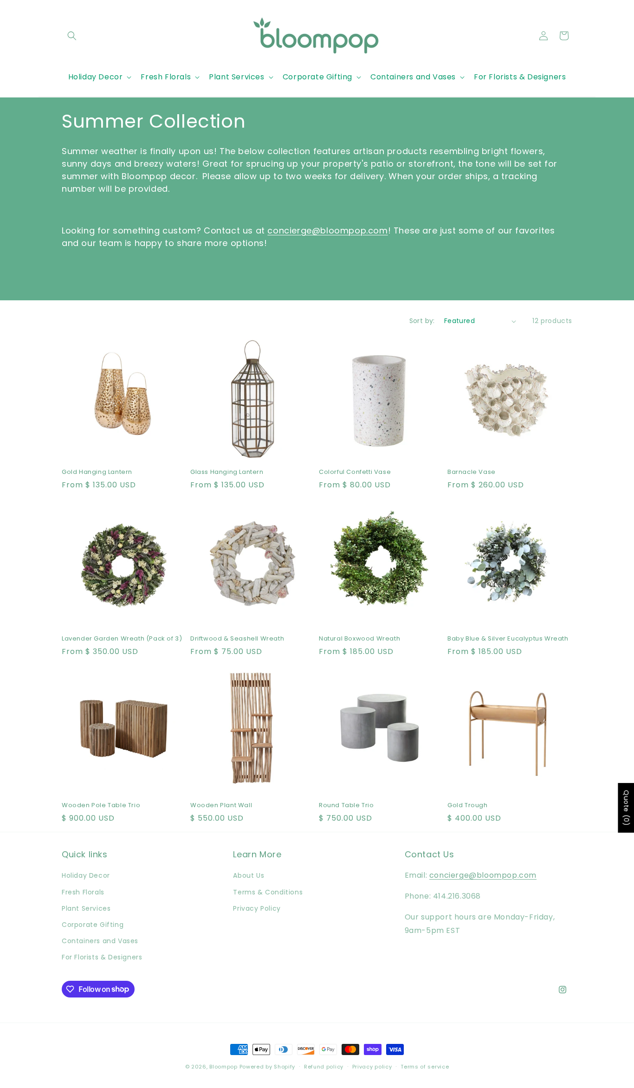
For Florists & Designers (102, 957)
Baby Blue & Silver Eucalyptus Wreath (508, 639)
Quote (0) (626, 808)
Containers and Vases (100, 941)
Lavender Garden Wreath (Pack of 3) (122, 639)
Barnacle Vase (471, 472)
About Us (248, 875)
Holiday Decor (86, 875)
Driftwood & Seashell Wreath (237, 639)
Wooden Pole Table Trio (101, 806)
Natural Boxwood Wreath (359, 639)
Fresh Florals (83, 892)
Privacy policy (372, 1066)
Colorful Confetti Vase (355, 472)
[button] (72, 36)
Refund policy (323, 1066)
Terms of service (425, 1066)
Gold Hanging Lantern (97, 472)
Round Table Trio (346, 806)
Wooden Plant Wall (221, 806)
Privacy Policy (256, 908)
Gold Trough (467, 806)
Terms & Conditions (268, 892)
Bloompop (223, 1066)
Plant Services (86, 908)
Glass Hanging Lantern (227, 472)
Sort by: (422, 320)
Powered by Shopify (267, 1066)
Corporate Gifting (92, 924)
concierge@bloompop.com (327, 230)
